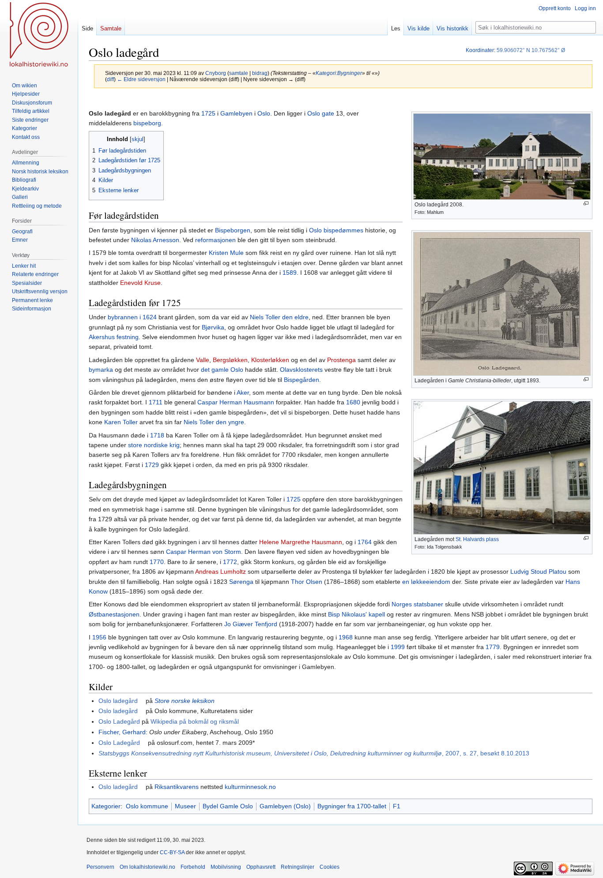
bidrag (260, 73)
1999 (398, 646)
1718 (157, 435)
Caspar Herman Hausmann (235, 402)
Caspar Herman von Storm (203, 551)
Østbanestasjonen (114, 614)
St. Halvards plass (477, 539)
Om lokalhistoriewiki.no (147, 867)
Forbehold (193, 867)
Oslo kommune (147, 806)
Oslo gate (320, 113)
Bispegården (301, 379)
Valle (202, 359)
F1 (396, 806)
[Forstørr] (586, 203)
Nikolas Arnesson (155, 239)
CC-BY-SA (172, 852)
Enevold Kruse (140, 282)
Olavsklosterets (301, 369)
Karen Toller (121, 422)
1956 (99, 637)
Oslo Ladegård (119, 721)
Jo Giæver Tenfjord (250, 624)
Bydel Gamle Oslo (228, 806)
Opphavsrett (260, 867)
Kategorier (106, 806)
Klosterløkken (270, 359)
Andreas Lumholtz (220, 571)
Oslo (263, 113)
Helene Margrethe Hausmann (300, 541)
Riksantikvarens (177, 786)
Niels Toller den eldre (279, 317)
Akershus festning (114, 336)
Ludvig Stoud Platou (538, 571)
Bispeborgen (232, 230)
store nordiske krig (154, 444)
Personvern (100, 867)
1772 (230, 561)
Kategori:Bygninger (339, 73)
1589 (290, 272)
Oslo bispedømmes (336, 230)
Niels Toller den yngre (214, 422)
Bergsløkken (230, 359)
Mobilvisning (226, 867)
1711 (155, 402)
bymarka (101, 369)
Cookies (329, 867)
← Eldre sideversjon (141, 79)
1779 (493, 646)
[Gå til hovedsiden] (39, 35)
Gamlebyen (236, 113)
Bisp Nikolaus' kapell (356, 614)
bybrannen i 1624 (132, 317)
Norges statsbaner (417, 604)
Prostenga (341, 359)
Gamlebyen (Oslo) (285, 806)
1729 (152, 464)
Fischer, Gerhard (122, 732)
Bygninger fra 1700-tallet (351, 806)
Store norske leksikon (185, 700)
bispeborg (147, 123)
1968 (346, 637)
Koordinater (480, 50)
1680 (353, 402)
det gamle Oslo (222, 369)
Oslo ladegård (118, 700)
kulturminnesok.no (250, 786)
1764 (365, 541)
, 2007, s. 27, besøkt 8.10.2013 (313, 753)
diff (110, 79)
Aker (243, 392)
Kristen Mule (226, 252)
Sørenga (241, 581)
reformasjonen (215, 239)
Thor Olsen (306, 581)
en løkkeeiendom (426, 581)
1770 (157, 561)
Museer (185, 806)
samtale (238, 73)
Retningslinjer (297, 867)
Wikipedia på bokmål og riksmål (195, 721)
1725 (208, 113)
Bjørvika (213, 327)
